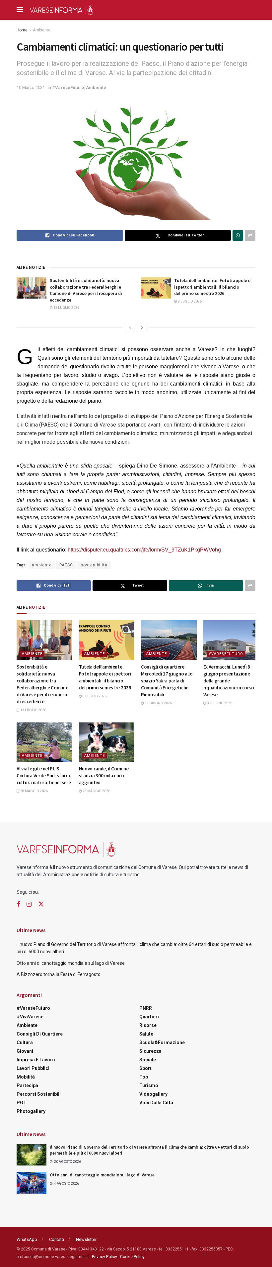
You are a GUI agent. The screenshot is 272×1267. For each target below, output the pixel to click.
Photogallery (31, 1111)
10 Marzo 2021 (31, 87)
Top (143, 1077)
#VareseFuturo (68, 87)
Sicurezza (150, 1051)
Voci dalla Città (156, 1102)
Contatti (56, 1239)
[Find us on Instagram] (29, 904)
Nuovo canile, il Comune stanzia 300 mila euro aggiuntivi (104, 775)
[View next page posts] (142, 327)
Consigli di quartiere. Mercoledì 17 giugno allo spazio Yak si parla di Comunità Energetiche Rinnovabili (167, 681)
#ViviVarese (30, 1016)
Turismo (148, 1085)
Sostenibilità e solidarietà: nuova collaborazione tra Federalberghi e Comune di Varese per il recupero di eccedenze (86, 290)
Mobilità (26, 1077)
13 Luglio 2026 (66, 307)
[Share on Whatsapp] (238, 235)
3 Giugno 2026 (219, 703)
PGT (22, 1102)
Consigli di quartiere (40, 1034)
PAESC (66, 565)
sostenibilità (94, 565)
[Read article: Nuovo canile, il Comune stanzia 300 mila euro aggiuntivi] (107, 742)
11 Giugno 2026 (158, 703)
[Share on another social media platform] (250, 235)
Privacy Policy (104, 1256)
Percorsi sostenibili (39, 1094)
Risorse (148, 1025)
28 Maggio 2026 (34, 791)
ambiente (42, 565)
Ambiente (41, 30)
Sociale (147, 1059)
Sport (145, 1068)
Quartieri (149, 1016)
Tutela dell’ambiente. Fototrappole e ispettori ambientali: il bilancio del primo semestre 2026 (212, 286)
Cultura (25, 1042)
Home (22, 30)
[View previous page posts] (130, 327)
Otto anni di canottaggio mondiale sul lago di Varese (71, 963)
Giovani (25, 1051)
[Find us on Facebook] (18, 904)
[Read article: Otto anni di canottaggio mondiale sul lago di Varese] (31, 1182)
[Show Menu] (20, 10)
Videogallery (153, 1094)
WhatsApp (27, 1239)
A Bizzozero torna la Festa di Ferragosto (59, 974)
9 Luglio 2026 (189, 301)
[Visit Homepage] (61, 10)
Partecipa (27, 1085)
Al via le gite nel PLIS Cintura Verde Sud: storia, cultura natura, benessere (44, 775)
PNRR (145, 1008)
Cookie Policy (132, 1256)
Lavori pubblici (33, 1068)
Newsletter (86, 1239)
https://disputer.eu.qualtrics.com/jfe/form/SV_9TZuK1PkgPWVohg (144, 549)
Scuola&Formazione (162, 1042)
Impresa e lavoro (36, 1059)
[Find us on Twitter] (41, 904)
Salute (146, 1034)
